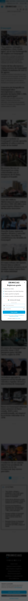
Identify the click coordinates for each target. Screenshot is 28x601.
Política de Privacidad (19, 315)
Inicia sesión (17, 318)
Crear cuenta (14, 312)
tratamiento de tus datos (13, 316)
